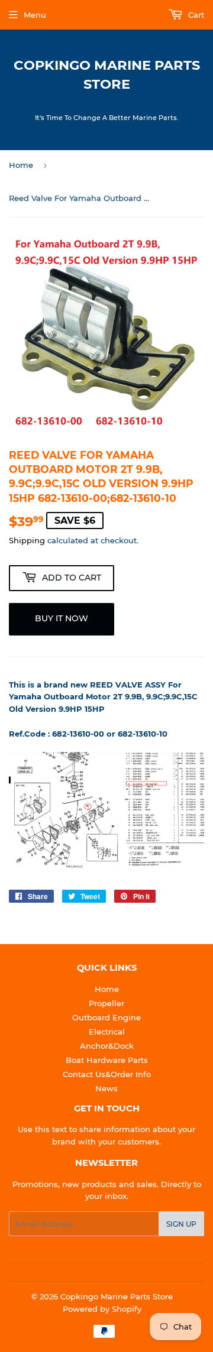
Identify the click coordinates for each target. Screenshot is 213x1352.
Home (21, 165)
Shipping (27, 540)
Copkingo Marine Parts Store (107, 74)
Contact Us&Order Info (107, 1074)
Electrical (107, 1031)
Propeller (106, 1003)
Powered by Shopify (102, 1309)
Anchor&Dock (107, 1046)
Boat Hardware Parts (107, 1060)
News (106, 1088)
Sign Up (181, 1224)
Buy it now (61, 618)
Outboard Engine (106, 1017)
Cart (195, 15)
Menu (35, 15)
